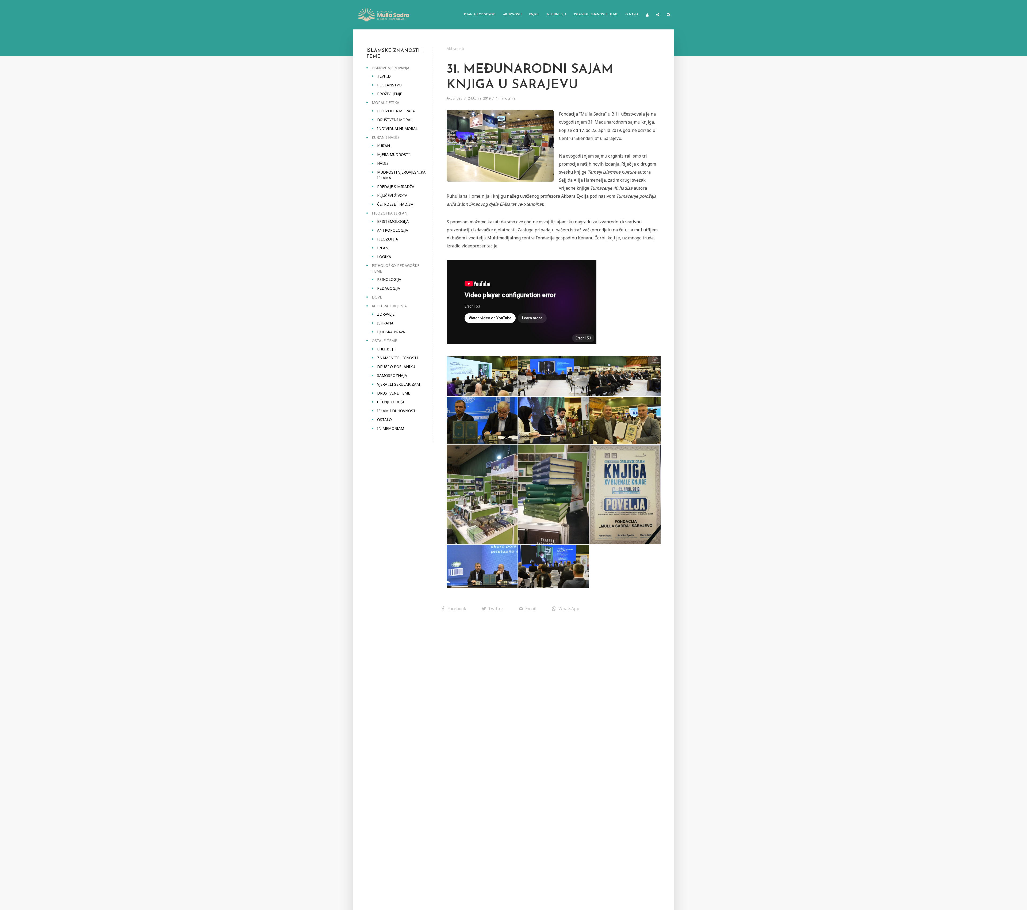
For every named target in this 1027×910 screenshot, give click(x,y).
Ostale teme (384, 340)
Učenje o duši (390, 401)
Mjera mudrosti (393, 154)
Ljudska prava (391, 331)
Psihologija (389, 279)
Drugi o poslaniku (396, 366)
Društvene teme (393, 393)
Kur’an (383, 145)
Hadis (383, 163)
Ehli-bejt (386, 348)
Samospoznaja (392, 375)
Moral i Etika (385, 102)
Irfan (382, 247)
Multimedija (557, 14)
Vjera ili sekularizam (398, 384)
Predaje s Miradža (395, 186)
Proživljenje (389, 93)
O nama (631, 14)
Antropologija (392, 230)
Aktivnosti (512, 14)
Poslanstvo (389, 84)
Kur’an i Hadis (386, 137)
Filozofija (387, 239)
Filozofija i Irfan (389, 213)
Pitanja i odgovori (480, 14)
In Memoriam (390, 428)
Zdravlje (385, 314)
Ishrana (385, 323)
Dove (377, 297)
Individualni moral (397, 128)
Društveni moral (394, 119)
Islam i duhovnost (396, 410)
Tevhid (384, 76)
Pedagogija (388, 288)
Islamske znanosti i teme (596, 14)
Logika (384, 256)
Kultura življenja (389, 305)
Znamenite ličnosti (397, 357)
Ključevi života (392, 195)
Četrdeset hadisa (395, 204)
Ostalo (384, 419)
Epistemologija (393, 221)
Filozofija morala (396, 110)
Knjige (534, 14)
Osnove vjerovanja (390, 67)
